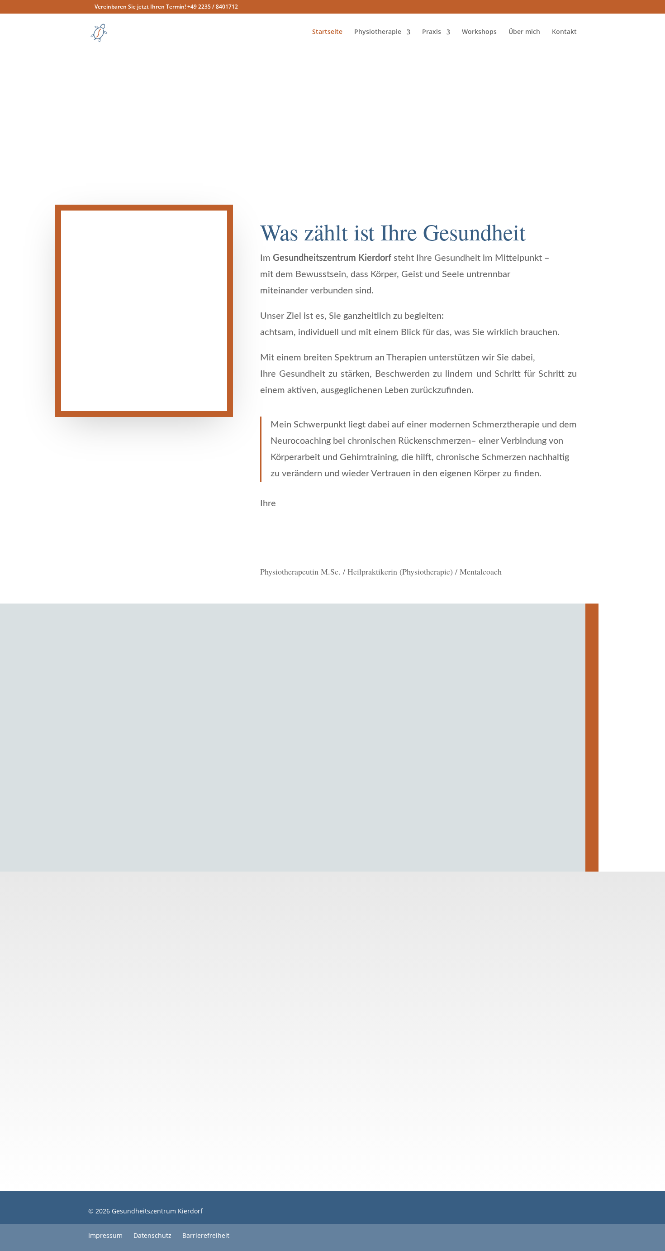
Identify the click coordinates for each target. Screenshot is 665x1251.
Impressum (106, 1235)
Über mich (524, 31)
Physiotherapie (377, 31)
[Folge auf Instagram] (470, 1213)
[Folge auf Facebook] (452, 1213)
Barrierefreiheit (205, 1235)
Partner (384, 818)
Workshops (479, 31)
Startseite (327, 31)
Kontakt (564, 31)
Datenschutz (152, 1235)
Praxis (431, 31)
